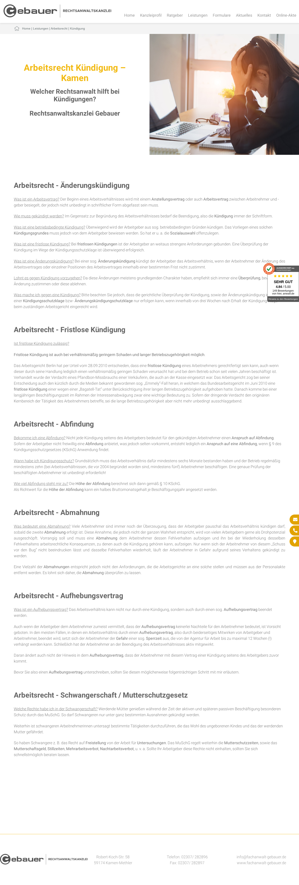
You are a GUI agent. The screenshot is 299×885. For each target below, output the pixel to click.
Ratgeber (175, 15)
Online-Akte (286, 15)
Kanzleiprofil (151, 15)
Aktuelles (244, 15)
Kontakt (264, 15)
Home (129, 15)
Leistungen (198, 15)
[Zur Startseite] (57, 16)
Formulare (222, 15)
